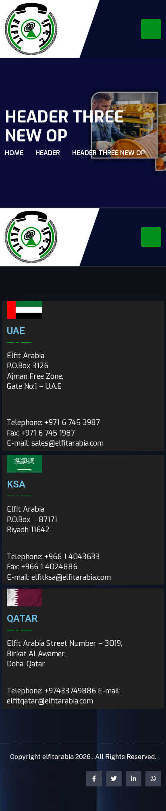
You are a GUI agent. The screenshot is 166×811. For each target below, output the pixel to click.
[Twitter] (114, 778)
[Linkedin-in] (133, 778)
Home (14, 153)
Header (47, 153)
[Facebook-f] (94, 778)
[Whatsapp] (153, 778)
